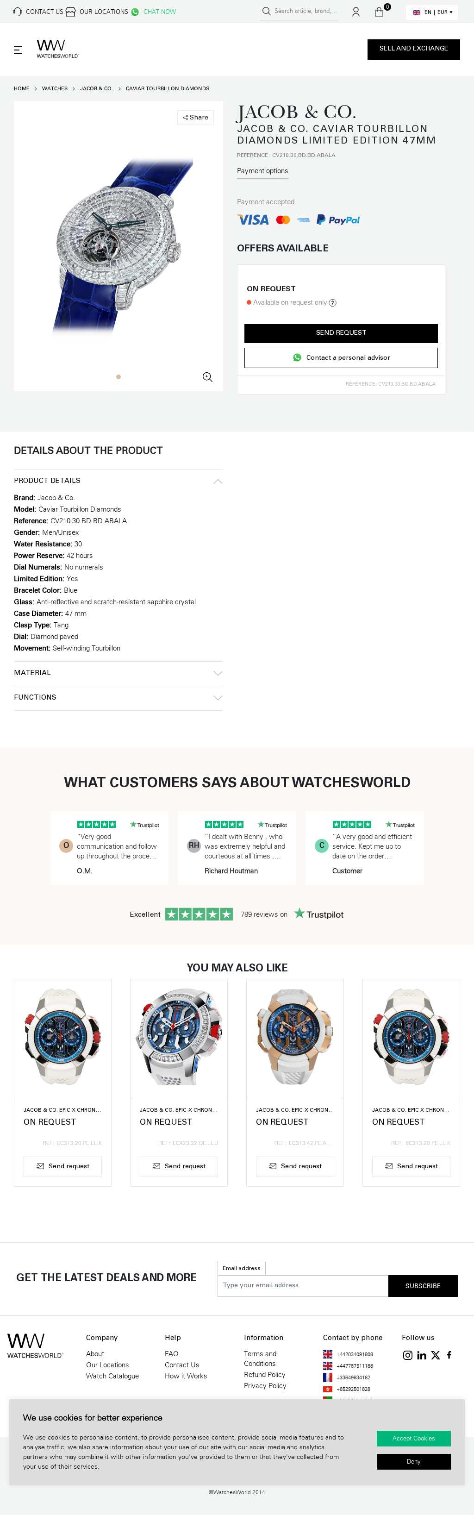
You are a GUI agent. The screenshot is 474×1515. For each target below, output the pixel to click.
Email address (242, 1268)
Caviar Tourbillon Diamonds (167, 89)
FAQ (172, 1354)
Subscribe (423, 1286)
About (95, 1354)
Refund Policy (265, 1375)
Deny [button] (414, 1461)
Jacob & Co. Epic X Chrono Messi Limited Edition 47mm (63, 1110)
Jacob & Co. (96, 89)
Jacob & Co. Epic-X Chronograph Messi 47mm (295, 1110)
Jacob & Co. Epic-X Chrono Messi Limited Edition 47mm (179, 1110)
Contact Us (182, 1365)
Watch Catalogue (112, 1376)
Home (22, 89)
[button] (118, 377)
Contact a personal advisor (348, 359)
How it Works (186, 1376)
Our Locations (107, 1365)
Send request (341, 333)
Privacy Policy (265, 1386)
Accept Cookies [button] (414, 1438)
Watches (55, 89)
